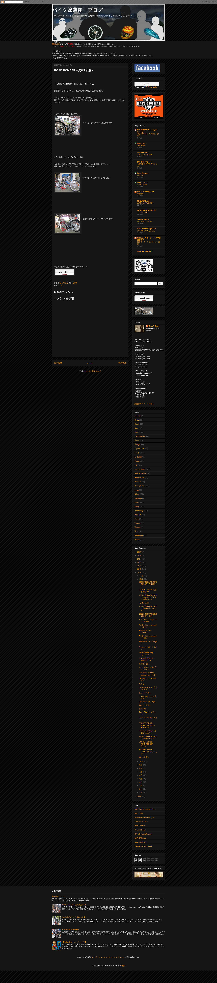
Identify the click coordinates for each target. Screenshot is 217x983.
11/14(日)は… (144, 664)
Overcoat (138, 498)
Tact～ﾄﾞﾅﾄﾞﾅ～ (145, 693)
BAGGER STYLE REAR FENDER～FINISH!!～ (147, 725)
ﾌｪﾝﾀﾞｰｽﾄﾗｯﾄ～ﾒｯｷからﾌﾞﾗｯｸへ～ (147, 668)
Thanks (137, 523)
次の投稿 (58, 363)
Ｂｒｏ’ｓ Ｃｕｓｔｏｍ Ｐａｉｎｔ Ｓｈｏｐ (107, 957)
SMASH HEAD (143, 219)
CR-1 (62, 286)
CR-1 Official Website (142, 834)
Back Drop (141, 143)
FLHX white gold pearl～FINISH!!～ (147, 620)
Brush (136, 424)
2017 (139, 552)
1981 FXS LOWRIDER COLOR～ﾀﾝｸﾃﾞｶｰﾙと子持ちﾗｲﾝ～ (148, 597)
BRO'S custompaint (145, 192)
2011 (139, 569)
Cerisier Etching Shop (146, 229)
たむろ (141, 684)
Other (136, 494)
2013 (139, 562)
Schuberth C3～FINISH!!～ (145, 632)
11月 (141, 579)
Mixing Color (139, 486)
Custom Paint (139, 436)
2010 (139, 573)
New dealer (141, 145)
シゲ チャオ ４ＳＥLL (145, 221)
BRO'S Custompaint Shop (144, 809)
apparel (137, 416)
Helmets (137, 482)
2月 (141, 789)
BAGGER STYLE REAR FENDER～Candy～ (147, 744)
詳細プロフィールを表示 (144, 404)
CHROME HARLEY (145, 251)
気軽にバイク (142, 182)
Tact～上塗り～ (145, 705)
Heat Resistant (140, 473)
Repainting (138, 511)
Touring (137, 527)
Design (137, 445)
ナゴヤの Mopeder (144, 162)
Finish (136, 453)
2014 (139, 559)
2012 (139, 566)
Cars (136, 428)
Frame (137, 461)
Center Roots (142, 153)
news (136, 490)
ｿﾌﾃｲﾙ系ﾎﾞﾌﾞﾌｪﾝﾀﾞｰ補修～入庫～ (74, 917)
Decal (136, 441)
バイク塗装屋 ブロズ (77, 10)
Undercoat (138, 535)
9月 (141, 765)
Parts (136, 502)
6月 (141, 775)
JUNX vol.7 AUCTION (145, 203)
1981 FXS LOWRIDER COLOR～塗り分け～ (148, 608)
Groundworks (139, 469)
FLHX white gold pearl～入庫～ (147, 637)
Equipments (139, 449)
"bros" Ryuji (153, 326)
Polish (136, 506)
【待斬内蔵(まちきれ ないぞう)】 (74, 942)
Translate (153, 87)
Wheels (137, 539)
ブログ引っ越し (143, 212)
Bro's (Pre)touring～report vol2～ (147, 654)
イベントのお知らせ (144, 155)
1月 (141, 792)
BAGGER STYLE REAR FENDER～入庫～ (148, 752)
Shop (136, 519)
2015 (139, 555)
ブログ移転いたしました (146, 231)
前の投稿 (122, 363)
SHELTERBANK (143, 201)
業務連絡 (140, 194)
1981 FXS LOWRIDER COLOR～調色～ (148, 615)
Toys (136, 531)
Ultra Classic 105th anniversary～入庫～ (148, 674)
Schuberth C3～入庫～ (148, 702)
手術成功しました (58, 896)
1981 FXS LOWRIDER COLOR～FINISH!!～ (148, 584)
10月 (141, 761)
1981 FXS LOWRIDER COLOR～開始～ (148, 737)
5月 (141, 779)
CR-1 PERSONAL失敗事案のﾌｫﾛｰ (147, 591)
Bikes (136, 420)
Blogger (122, 966)
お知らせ (140, 175)
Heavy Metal (139, 478)
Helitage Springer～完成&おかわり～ (147, 732)
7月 (141, 772)
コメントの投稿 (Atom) (92, 371)
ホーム (90, 363)
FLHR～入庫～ (145, 603)
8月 (141, 768)
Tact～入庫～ (144, 757)
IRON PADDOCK (141, 822)
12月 (141, 576)
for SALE (138, 457)
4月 (141, 782)
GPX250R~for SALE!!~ (70, 930)
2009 (139, 797)
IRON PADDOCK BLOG (146, 210)
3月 (141, 785)
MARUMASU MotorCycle (144, 818)
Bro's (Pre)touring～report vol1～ (147, 659)
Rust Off (137, 515)
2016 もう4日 (142, 184)
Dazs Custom (142, 173)
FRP (136, 465)
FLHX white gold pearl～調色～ (147, 626)
